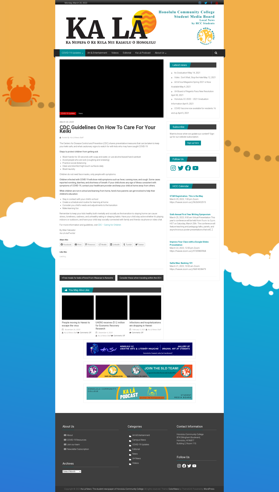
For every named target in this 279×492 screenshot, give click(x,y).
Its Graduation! (181, 73)
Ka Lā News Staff (70, 333)
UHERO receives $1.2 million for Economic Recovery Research (110, 325)
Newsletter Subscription (78, 449)
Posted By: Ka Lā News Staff (72, 138)
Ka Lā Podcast (143, 52)
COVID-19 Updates (71, 52)
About (70, 435)
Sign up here (193, 143)
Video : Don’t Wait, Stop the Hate (188, 77)
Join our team (73, 444)
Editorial (127, 52)
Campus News (139, 440)
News (81, 113)
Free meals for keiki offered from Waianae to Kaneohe (88, 278)
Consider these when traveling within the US (140, 278)
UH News (136, 458)
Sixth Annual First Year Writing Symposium (190, 214)
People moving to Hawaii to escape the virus (76, 324)
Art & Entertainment (97, 52)
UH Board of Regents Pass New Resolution (194, 91)
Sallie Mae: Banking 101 (181, 263)
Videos (115, 52)
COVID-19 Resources (76, 440)
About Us (159, 52)
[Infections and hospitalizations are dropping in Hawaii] (145, 307)
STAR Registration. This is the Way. (186, 196)
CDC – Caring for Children (109, 225)
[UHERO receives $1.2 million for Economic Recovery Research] (111, 307)
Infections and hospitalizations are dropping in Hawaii (145, 324)
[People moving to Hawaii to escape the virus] (78, 307)
